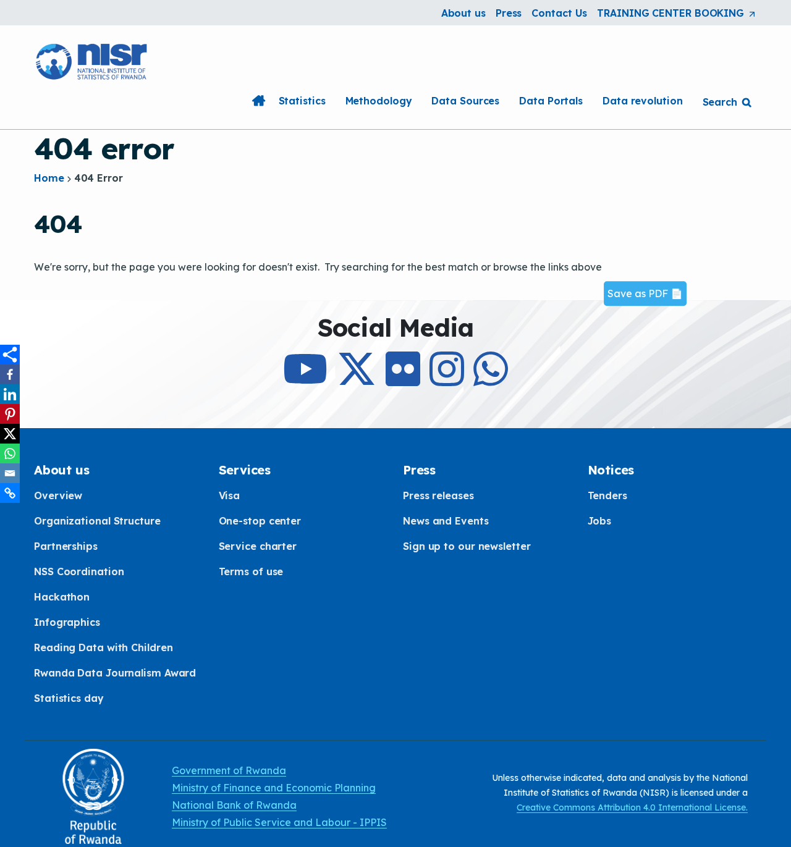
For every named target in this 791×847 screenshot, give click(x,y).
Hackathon (62, 597)
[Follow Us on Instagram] (446, 380)
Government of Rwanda (229, 770)
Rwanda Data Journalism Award (115, 673)
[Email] (10, 473)
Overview (58, 495)
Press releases (438, 495)
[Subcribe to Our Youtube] (305, 380)
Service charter (258, 546)
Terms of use (251, 571)
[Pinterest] (10, 414)
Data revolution (643, 101)
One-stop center (260, 521)
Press (509, 13)
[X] (10, 434)
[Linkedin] (10, 394)
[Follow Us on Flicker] (403, 380)
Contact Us (559, 13)
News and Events (446, 521)
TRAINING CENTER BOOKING (677, 13)
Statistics (302, 101)
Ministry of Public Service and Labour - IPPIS (279, 822)
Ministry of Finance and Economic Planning (274, 788)
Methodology (378, 101)
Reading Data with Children (103, 647)
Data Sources (465, 101)
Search (720, 102)
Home (259, 101)
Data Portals (551, 101)
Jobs (600, 521)
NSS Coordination (79, 571)
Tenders (607, 495)
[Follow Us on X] (356, 380)
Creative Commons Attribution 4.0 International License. (632, 807)
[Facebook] (10, 374)
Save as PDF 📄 (645, 293)
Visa (229, 495)
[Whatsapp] (10, 453)
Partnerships (66, 546)
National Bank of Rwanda (234, 805)
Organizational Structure (97, 521)
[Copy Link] (10, 493)
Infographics (67, 622)
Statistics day (69, 698)
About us (463, 13)
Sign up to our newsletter (467, 546)
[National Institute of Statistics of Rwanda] (92, 60)
